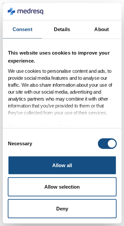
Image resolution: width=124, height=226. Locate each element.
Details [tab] (62, 29)
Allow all (62, 165)
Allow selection (62, 187)
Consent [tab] (22, 29)
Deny (62, 208)
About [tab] (101, 29)
